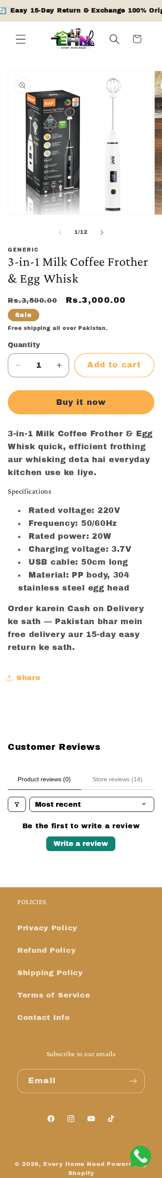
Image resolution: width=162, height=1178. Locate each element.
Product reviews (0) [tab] (44, 779)
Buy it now (81, 402)
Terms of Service (53, 995)
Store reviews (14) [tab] (117, 779)
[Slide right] (101, 232)
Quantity (24, 344)
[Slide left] (60, 232)
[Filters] (17, 804)
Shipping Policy (50, 973)
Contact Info (43, 1017)
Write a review (81, 843)
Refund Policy (46, 950)
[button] (21, 39)
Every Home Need (74, 1164)
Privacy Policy (47, 928)
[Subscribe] (132, 1081)
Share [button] (28, 678)
